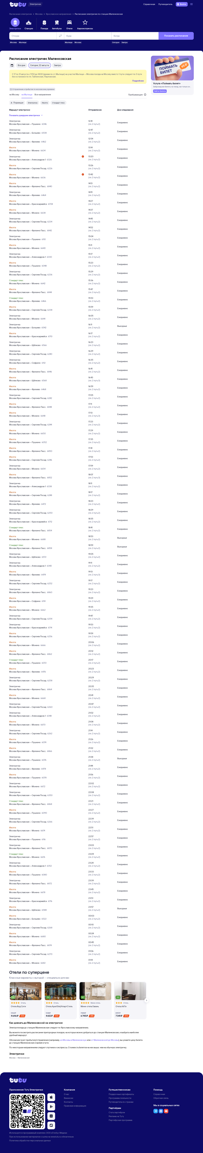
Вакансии (68, 1098)
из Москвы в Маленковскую (73, 1040)
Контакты (68, 1102)
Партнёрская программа (120, 1120)
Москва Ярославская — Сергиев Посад (27, 168)
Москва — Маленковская (19, 1058)
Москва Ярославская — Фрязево (24, 141)
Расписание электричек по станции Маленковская (99, 14)
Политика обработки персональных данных (30, 1140)
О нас (66, 1094)
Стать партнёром (117, 1112)
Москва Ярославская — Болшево (24, 133)
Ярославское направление (58, 14)
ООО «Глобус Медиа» (56, 1132)
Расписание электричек (20, 14)
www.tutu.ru (56, 1136)
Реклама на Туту (116, 1116)
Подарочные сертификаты (121, 1094)
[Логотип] (18, 4)
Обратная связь (160, 1098)
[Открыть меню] (192, 4)
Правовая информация (75, 1105)
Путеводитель (165, 4)
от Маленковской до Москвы (104, 1040)
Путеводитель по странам (121, 1102)
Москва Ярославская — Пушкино (25, 124)
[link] (160, 91)
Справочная (149, 4)
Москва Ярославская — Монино (24, 150)
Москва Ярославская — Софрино (25, 363)
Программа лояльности (120, 1098)
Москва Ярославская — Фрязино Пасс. (27, 186)
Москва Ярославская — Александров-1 (27, 159)
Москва (39, 14)
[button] (51, 1097)
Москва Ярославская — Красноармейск (28, 204)
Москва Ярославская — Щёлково (25, 345)
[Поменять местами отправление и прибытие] (60, 36)
